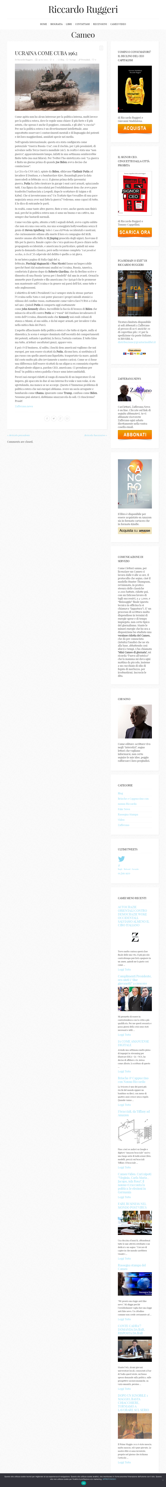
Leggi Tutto (124, 969)
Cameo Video (118, 24)
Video (121, 819)
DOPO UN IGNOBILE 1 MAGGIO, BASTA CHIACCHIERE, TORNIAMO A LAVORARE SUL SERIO (133, 1402)
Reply (120, 869)
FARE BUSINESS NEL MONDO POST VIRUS (132, 1205)
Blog (62, 59)
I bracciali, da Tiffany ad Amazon (134, 1113)
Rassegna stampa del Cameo (132, 1267)
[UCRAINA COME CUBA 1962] (57, 87)
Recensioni (100, 24)
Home (43, 24)
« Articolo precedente (18, 435)
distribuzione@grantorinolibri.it (137, 342)
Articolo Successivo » (95, 435)
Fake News (124, 809)
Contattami (82, 24)
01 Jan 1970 (124, 873)
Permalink (85, 59)
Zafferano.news (24, 406)
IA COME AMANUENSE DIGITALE (133, 1043)
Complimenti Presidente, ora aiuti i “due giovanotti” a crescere (134, 979)
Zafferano (123, 825)
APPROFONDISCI (109, 1479)
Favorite (135, 869)
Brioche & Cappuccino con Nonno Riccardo (133, 1080)
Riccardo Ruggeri (83, 9)
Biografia (56, 24)
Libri (69, 24)
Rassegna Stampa (128, 814)
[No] (162, 1480)
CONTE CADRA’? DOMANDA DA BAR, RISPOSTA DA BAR (131, 1329)
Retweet (127, 869)
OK (83, 1483)
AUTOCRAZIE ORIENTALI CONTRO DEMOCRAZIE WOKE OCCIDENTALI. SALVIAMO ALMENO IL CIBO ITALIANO (133, 916)
